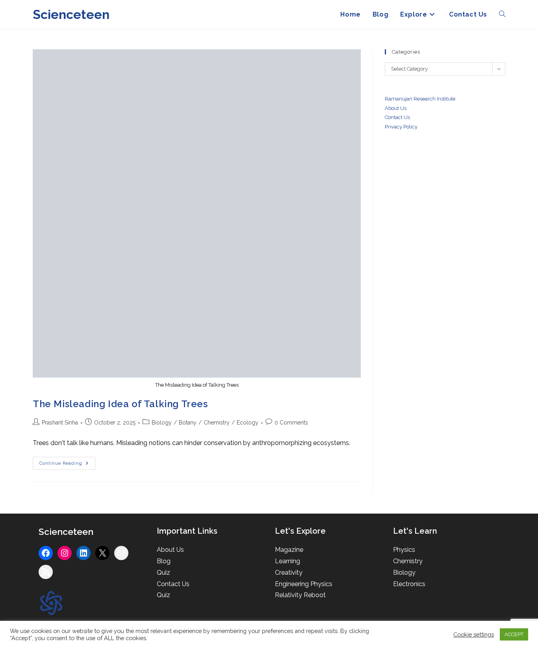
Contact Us (173, 584)
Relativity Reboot (300, 595)
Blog (164, 561)
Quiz (163, 572)
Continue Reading (67, 465)
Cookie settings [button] (473, 634)
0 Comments (291, 422)
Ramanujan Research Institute (420, 99)
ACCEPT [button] (514, 634)
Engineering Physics (303, 584)
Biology (162, 422)
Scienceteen (71, 14)
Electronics (409, 584)
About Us (395, 108)
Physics (404, 549)
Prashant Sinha (60, 422)
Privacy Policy (401, 127)
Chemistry (217, 422)
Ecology (247, 422)
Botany (188, 422)
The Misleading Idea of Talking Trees (120, 404)
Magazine (289, 549)
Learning (287, 561)
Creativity (288, 572)
